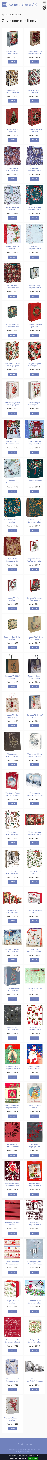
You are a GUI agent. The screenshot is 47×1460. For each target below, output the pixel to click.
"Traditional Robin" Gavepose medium (34, 1302)
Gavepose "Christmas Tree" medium (34, 599)
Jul (10, 14)
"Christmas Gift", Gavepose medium (34, 1029)
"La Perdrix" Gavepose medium (12, 521)
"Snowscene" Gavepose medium (12, 872)
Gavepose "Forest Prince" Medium (34, 677)
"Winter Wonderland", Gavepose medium (12, 1185)
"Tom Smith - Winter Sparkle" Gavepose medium (34, 756)
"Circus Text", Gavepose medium (34, 1224)
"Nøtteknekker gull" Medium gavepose (12, 91)
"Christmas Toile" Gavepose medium (34, 521)
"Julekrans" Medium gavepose (35, 130)
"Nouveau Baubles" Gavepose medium (12, 169)
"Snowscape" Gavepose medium (12, 482)
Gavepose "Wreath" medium (12, 599)
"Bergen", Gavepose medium (35, 989)
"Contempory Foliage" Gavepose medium (12, 989)
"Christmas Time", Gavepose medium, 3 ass (12, 1069)
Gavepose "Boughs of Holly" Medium (12, 716)
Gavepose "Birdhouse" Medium (35, 716)
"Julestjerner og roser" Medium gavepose (35, 365)
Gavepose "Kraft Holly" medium (12, 638)
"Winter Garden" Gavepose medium (12, 287)
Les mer (12, 61)
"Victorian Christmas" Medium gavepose (34, 52)
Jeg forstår (33, 1458)
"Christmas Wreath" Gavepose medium (35, 208)
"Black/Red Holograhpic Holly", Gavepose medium (34, 1147)
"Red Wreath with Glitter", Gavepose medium (12, 1147)
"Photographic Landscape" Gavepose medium (35, 795)
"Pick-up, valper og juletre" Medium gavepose (12, 53)
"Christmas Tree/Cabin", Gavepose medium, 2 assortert (34, 1381)
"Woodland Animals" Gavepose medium (12, 326)
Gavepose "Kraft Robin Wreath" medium (34, 638)
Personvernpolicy (21, 1458)
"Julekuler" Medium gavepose (34, 91)
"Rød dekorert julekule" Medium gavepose (12, 404)
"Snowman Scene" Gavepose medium (12, 443)
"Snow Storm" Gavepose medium (12, 755)
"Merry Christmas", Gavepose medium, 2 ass (34, 1069)
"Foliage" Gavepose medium (12, 1302)
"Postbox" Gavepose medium (34, 911)
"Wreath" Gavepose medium (12, 247)
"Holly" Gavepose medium (35, 872)
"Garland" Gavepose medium (35, 482)
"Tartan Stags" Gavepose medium (12, 833)
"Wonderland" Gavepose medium (34, 247)
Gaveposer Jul (17, 14)
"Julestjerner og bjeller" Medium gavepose (12, 365)
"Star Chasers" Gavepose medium (34, 169)
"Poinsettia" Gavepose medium (12, 1419)
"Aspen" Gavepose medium (12, 208)
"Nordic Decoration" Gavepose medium (12, 1263)
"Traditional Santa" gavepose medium (12, 911)
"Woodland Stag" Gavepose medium (34, 287)
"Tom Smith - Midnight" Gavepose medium (12, 950)
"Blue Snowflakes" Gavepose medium (12, 1380)
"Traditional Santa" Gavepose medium (34, 833)
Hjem (6, 14)
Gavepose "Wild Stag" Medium (12, 677)
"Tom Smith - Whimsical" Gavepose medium (34, 951)
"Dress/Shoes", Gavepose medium (12, 1029)
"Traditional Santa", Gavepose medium (34, 1185)
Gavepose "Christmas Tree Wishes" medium (34, 560)
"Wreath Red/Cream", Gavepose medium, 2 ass (12, 1108)
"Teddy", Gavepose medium (34, 1107)
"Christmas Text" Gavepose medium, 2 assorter (12, 1342)
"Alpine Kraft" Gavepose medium (12, 560)
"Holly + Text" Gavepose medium (34, 1341)
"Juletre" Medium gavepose (12, 130)
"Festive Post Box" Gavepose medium (34, 443)
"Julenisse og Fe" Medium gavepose (34, 404)
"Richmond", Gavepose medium (12, 1224)
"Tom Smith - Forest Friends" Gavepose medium (12, 795)
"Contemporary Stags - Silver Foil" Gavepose (35, 1263)
